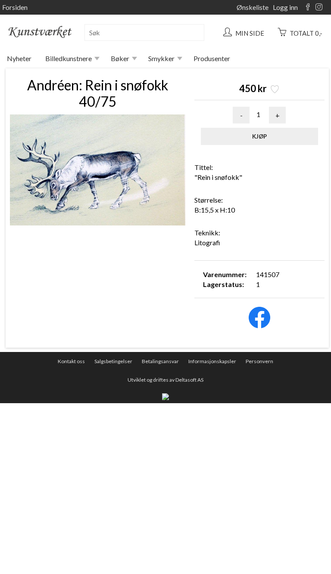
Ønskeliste (253, 7)
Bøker (120, 58)
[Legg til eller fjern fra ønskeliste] (274, 90)
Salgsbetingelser (113, 361)
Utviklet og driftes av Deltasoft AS (165, 379)
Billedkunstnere (68, 58)
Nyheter (19, 58)
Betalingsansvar (160, 361)
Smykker (161, 58)
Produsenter (212, 58)
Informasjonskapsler (212, 361)
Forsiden (15, 7)
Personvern (259, 361)
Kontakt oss (71, 361)
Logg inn (285, 7)
